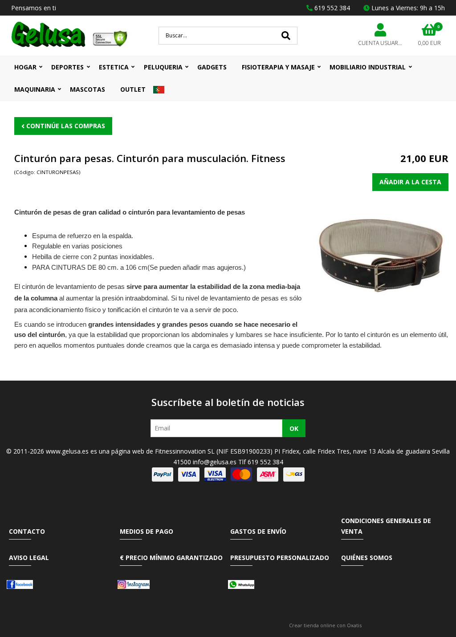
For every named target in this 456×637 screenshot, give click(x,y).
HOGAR (25, 67)
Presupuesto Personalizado (279, 557)
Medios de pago (146, 531)
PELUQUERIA (163, 67)
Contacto (27, 531)
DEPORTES (67, 67)
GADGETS (212, 67)
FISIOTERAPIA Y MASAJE (278, 67)
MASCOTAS (87, 89)
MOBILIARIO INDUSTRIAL (368, 67)
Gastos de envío (258, 531)
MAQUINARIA (34, 89)
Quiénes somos (366, 557)
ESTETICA (114, 67)
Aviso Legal (29, 557)
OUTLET (133, 89)
